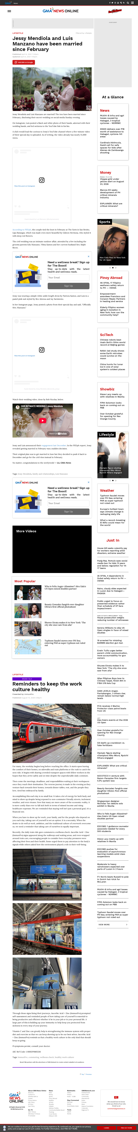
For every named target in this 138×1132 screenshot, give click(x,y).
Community (85, 1096)
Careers (30, 1098)
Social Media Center (73, 1106)
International (85, 1098)
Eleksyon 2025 (53, 1116)
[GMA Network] (8, 2)
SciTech (51, 1102)
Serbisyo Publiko (54, 1108)
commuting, (34, 1057)
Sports (51, 1096)
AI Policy (30, 1104)
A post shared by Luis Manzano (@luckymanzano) (42, 219)
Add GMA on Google (24, 62)
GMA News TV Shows (34, 1114)
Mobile (69, 1104)
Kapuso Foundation (87, 1106)
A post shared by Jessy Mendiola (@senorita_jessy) (41, 389)
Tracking (51, 1112)
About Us (30, 1093)
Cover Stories (53, 1114)
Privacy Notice (32, 1100)
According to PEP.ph (22, 229)
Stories (69, 1114)
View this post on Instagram (24, 186)
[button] (110, 268)
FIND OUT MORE (126, 1128)
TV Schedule (31, 1116)
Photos (69, 1094)
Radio (83, 1100)
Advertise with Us (33, 1096)
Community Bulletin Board (56, 1110)
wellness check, (47, 1057)
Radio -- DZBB (71, 1096)
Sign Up (68, 286)
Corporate (85, 1108)
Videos (69, 1093)
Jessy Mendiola (24, 474)
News (16, 3)
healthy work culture (64, 1057)
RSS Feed (69, 1102)
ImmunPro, (23, 1057)
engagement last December (53, 445)
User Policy (31, 1106)
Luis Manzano (61, 474)
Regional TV (85, 1110)
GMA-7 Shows (32, 1112)
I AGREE (106, 1128)
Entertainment (86, 1093)
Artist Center (85, 1094)
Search (69, 1112)
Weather (51, 1100)
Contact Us (31, 1094)
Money (51, 1094)
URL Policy (31, 1102)
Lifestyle (51, 1106)
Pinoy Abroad (53, 1098)
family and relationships (43, 474)
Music (83, 1104)
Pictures (84, 1102)
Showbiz (51, 1104)
